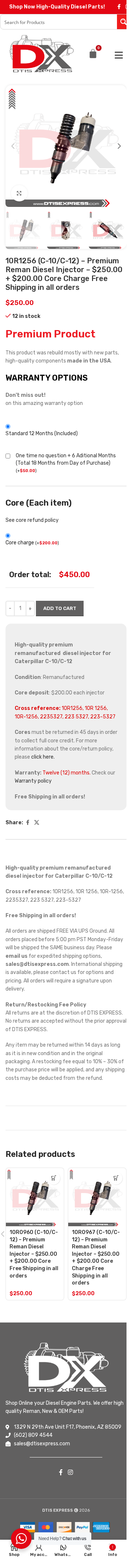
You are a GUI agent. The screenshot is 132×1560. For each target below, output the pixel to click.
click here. (43, 757)
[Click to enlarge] (19, 193)
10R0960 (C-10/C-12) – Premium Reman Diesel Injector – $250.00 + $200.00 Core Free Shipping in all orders (34, 1254)
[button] (13, 146)
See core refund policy (32, 520)
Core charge (32, 543)
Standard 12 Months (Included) (42, 433)
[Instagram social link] (70, 1472)
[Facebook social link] (118, 7)
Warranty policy (33, 781)
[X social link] (36, 823)
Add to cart (59, 608)
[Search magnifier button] (124, 21)
